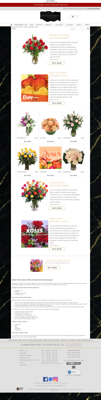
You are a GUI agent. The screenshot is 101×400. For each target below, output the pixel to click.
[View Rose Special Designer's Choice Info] (35, 234)
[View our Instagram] (55, 381)
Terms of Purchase (76, 389)
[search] (88, 29)
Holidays (70, 25)
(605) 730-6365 (95, 8)
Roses (32, 25)
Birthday (39, 25)
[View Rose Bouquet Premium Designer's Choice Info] (50, 157)
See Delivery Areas (74, 345)
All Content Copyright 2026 (36, 389)
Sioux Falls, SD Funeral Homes (42, 383)
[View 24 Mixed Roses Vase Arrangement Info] (35, 195)
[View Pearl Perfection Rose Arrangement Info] (73, 157)
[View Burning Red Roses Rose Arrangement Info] (35, 49)
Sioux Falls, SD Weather (42, 385)
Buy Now (57, 63)
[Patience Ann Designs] (50, 16)
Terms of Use (55, 390)
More (87, 25)
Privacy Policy (64, 389)
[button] (74, 16)
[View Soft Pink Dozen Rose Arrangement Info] (73, 123)
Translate (55, 2)
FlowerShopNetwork (51, 389)
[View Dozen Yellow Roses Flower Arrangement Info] (27, 157)
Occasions (59, 25)
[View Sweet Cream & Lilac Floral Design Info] (27, 123)
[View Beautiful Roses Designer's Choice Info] (35, 88)
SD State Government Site (58, 385)
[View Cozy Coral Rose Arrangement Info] (50, 123)
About (79, 25)
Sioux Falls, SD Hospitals (60, 383)
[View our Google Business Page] (50, 381)
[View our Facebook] (45, 381)
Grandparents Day (20, 25)
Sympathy (48, 25)
